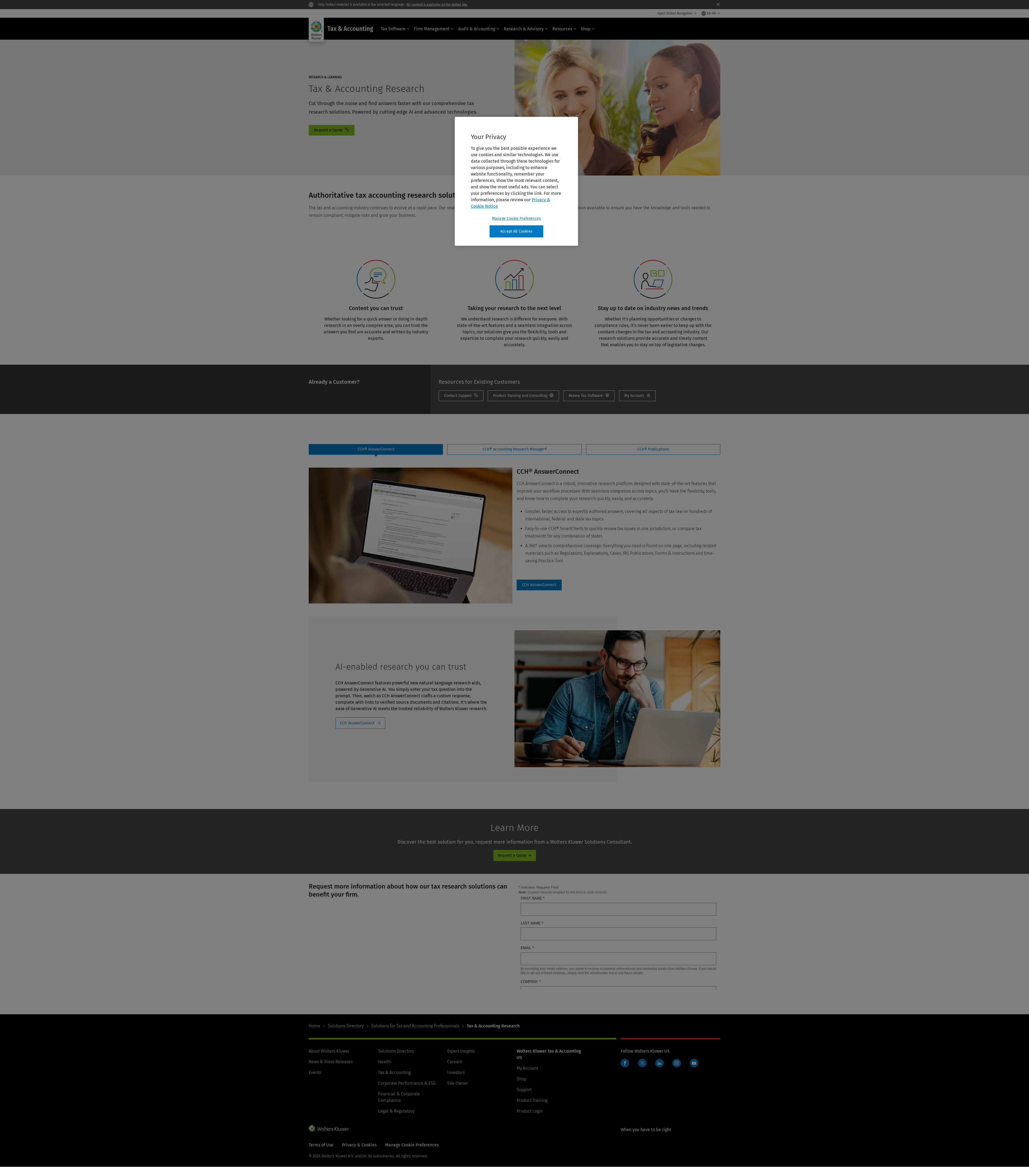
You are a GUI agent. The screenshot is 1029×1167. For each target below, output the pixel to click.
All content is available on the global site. (437, 4)
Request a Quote (512, 855)
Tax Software (393, 28)
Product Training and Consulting (523, 396)
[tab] (376, 449)
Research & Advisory (524, 28)
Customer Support (461, 396)
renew (589, 396)
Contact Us (331, 130)
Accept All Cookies (516, 231)
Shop (586, 28)
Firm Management (431, 28)
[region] (516, 181)
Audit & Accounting (476, 28)
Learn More (539, 585)
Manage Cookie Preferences (516, 218)
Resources (562, 28)
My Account (637, 396)
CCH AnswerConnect (357, 723)
